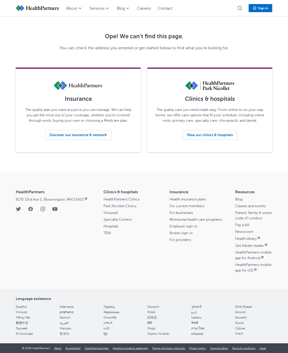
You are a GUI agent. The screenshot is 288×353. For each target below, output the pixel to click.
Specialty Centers (118, 220)
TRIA (107, 233)
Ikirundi (240, 312)
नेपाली (194, 323)
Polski (151, 312)
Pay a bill (242, 225)
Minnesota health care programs (195, 220)
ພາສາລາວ (67, 312)
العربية (64, 323)
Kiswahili (241, 317)
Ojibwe (240, 328)
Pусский (21, 328)
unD (106, 328)
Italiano (196, 317)
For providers (180, 240)
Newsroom (244, 232)
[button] (240, 8)
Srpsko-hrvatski (158, 333)
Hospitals (111, 226)
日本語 (152, 317)
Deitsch (65, 317)
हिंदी (149, 323)
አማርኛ (108, 323)
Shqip (151, 328)
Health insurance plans (187, 199)
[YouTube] (55, 210)
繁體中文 (22, 323)
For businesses (181, 213)
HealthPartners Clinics (122, 199)
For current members (186, 206)
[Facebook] (30, 210)
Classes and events (250, 206)
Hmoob (21, 312)
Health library (246, 239)
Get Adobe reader (249, 246)
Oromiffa (110, 317)
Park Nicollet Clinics (120, 206)
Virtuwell (111, 213)
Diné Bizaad (243, 306)
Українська (111, 312)
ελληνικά (197, 333)
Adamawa (67, 306)
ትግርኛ (239, 333)
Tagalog (109, 306)
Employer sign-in (183, 226)
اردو (194, 312)
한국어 (64, 333)
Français (65, 328)
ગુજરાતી (196, 306)
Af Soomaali (24, 333)
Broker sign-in (181, 233)
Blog (239, 199)
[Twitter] (18, 210)
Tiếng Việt (23, 317)
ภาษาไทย (197, 328)
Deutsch (153, 306)
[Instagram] (42, 210)
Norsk (239, 323)
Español (21, 306)
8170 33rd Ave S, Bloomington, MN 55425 (50, 200)
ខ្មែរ (105, 333)
